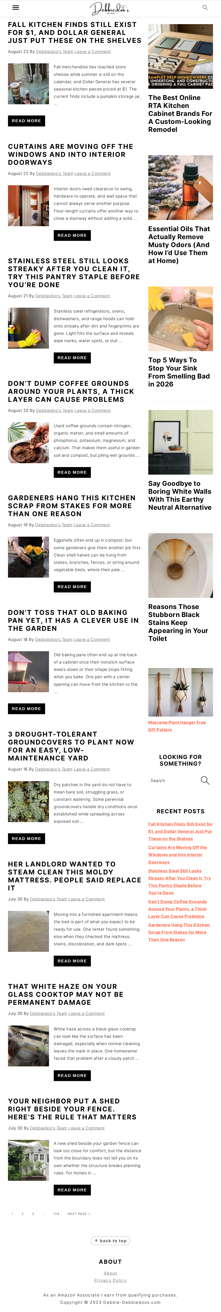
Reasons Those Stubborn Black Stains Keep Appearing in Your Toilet (178, 622)
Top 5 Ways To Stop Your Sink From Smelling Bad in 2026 (179, 372)
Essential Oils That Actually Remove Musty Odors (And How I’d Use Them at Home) (179, 245)
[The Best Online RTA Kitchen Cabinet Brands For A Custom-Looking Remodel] (180, 56)
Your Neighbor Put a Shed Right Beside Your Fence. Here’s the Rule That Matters (72, 1109)
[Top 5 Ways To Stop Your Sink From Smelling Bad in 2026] (180, 319)
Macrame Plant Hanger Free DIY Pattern (177, 726)
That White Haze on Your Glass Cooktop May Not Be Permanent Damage (66, 994)
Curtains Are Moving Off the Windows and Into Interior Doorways (71, 154)
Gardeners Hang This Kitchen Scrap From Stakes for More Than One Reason (72, 506)
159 (57, 1213)
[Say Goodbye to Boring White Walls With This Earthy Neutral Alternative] (180, 442)
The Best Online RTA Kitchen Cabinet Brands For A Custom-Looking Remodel (180, 113)
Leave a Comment (92, 51)
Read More (26, 120)
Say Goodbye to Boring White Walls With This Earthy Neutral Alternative (180, 495)
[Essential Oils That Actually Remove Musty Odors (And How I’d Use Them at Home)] (180, 187)
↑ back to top (110, 1240)
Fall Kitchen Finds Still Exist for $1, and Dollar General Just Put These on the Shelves (75, 32)
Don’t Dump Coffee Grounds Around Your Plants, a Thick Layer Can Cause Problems (71, 391)
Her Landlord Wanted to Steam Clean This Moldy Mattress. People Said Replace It (75, 876)
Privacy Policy (110, 1280)
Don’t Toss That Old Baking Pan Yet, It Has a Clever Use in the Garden (73, 620)
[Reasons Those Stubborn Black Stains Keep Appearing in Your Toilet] (180, 565)
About (110, 1273)
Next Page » (79, 1213)
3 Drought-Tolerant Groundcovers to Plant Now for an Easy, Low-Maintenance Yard (71, 746)
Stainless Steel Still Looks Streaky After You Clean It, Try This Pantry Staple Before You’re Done (74, 273)
